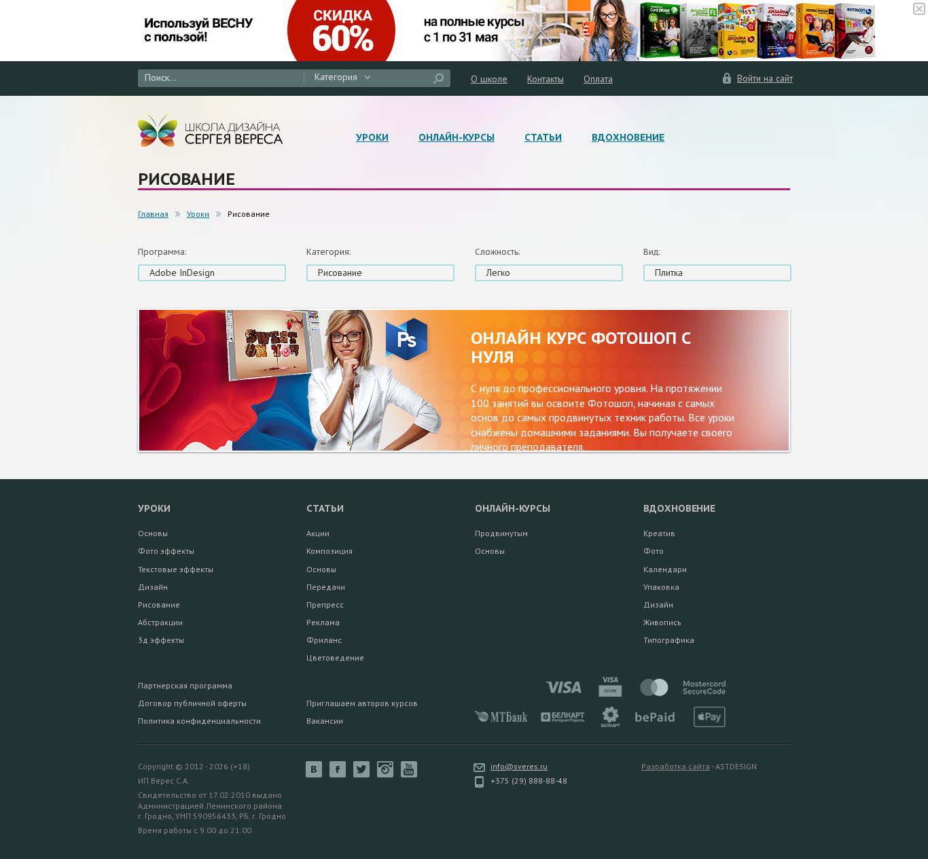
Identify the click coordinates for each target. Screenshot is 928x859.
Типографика (668, 640)
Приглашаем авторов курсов (362, 703)
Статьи (543, 137)
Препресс (325, 604)
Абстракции (160, 622)
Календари (665, 569)
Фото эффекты (166, 551)
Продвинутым (501, 533)
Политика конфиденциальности (199, 721)
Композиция (329, 551)
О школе (489, 79)
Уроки (372, 137)
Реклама (323, 622)
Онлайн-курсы (456, 137)
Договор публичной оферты (192, 703)
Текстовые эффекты (175, 569)
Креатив (659, 533)
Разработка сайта (675, 766)
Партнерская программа (185, 685)
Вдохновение (628, 137)
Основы (153, 533)
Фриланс (324, 640)
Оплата (598, 79)
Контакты (545, 79)
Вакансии (324, 721)
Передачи (325, 587)
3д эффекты (161, 640)
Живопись (662, 622)
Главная (153, 214)
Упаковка (661, 587)
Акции (317, 533)
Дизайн (153, 587)
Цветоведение (335, 657)
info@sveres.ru (519, 766)
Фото (653, 551)
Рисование (159, 604)
